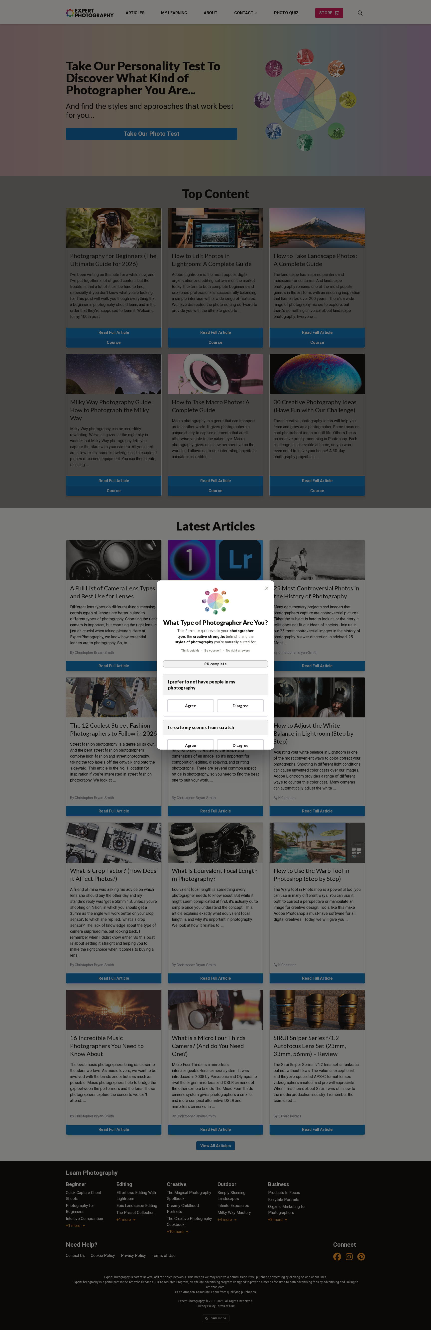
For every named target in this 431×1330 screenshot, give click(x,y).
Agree (190, 705)
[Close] (266, 588)
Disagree (240, 705)
